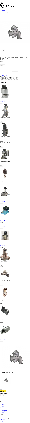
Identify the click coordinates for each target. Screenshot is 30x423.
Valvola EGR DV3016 (2, 339)
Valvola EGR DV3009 (2, 220)
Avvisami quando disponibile (15, 71)
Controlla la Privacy (2, 419)
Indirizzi (3, 412)
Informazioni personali (4, 410)
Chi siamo (3, 421)
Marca (1, 80)
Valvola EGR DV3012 (2, 264)
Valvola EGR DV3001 (2, 101)
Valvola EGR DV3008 (2, 201)
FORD (3, 80)
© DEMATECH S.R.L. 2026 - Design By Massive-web (6, 420)
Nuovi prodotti (3, 399)
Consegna (3, 404)
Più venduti (3, 400)
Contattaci (3, 406)
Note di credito (3, 411)
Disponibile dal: (2, 82)
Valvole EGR (3, 10)
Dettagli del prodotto (4, 75)
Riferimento (1, 81)
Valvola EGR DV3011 (2, 245)
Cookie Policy (3, 405)
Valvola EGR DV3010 (2, 226)
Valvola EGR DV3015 (2, 320)
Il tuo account (2, 407)
